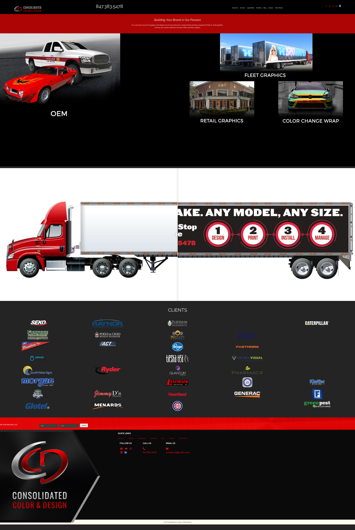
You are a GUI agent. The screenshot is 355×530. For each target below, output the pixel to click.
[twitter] (330, 6)
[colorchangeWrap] (310, 82)
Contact (171, 438)
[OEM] (60, 34)
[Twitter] (126, 448)
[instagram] (333, 6)
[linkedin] (336, 6)
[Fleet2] (266, 34)
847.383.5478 (109, 6)
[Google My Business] (340, 6)
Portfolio (153, 438)
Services (130, 438)
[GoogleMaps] (125, 452)
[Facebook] (121, 448)
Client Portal (183, 438)
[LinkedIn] (121, 452)
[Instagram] (130, 448)
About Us (121, 438)
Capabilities (142, 438)
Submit (84, 425)
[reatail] (222, 82)
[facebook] (326, 6)
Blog (162, 438)
